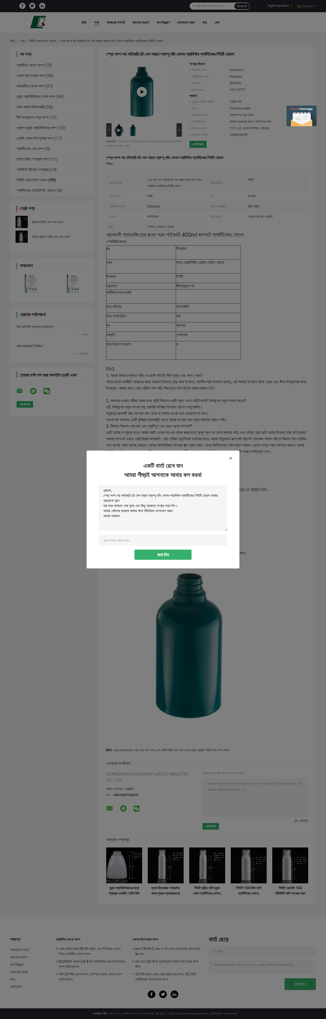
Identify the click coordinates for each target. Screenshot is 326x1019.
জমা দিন (163, 554)
